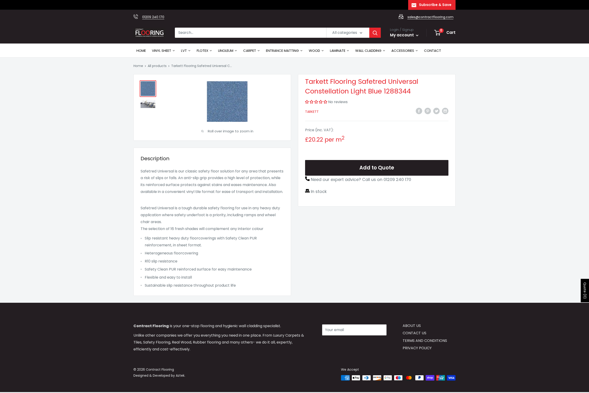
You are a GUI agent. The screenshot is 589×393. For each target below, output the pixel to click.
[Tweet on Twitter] (436, 110)
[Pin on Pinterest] (427, 110)
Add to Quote (376, 167)
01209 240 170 (153, 17)
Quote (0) (585, 290)
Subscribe (338, 343)
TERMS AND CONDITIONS (425, 340)
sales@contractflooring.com (430, 17)
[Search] (375, 33)
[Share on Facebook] (419, 110)
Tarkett (312, 111)
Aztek (180, 375)
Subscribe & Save (435, 4)
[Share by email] (445, 110)
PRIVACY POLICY (417, 348)
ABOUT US (412, 325)
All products (157, 66)
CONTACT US (414, 333)
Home (138, 66)
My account (402, 35)
